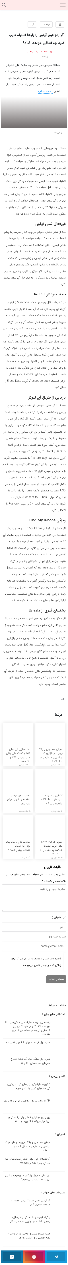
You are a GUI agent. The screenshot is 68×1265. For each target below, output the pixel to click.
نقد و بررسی (57, 1076)
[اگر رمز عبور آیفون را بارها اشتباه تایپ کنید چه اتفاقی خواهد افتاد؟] (34, 112)
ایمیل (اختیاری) (57, 937)
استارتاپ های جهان (53, 1193)
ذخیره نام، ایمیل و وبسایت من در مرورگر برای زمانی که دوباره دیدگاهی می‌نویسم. (36, 962)
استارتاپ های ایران (54, 1014)
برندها (46, 24)
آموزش (60, 1134)
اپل (32, 24)
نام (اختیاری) (59, 917)
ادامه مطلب (45, 91)
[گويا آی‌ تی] (34, 6)
